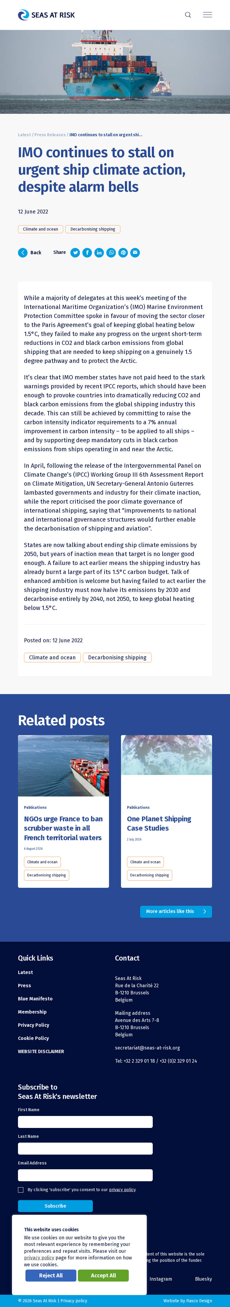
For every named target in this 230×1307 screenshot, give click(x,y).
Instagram (160, 1279)
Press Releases (50, 134)
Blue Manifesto (35, 999)
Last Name (28, 1136)
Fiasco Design (199, 1300)
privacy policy (122, 1189)
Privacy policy (73, 1300)
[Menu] (207, 15)
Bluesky (203, 1279)
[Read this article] (63, 767)
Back (31, 252)
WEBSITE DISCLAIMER (41, 1051)
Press (24, 985)
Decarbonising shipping (92, 229)
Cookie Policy (33, 1038)
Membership (32, 1012)
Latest (24, 134)
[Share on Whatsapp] (111, 253)
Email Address (32, 1163)
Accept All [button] (103, 1275)
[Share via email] (135, 253)
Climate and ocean (40, 229)
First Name (29, 1109)
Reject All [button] (51, 1275)
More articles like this (170, 911)
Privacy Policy (33, 1025)
